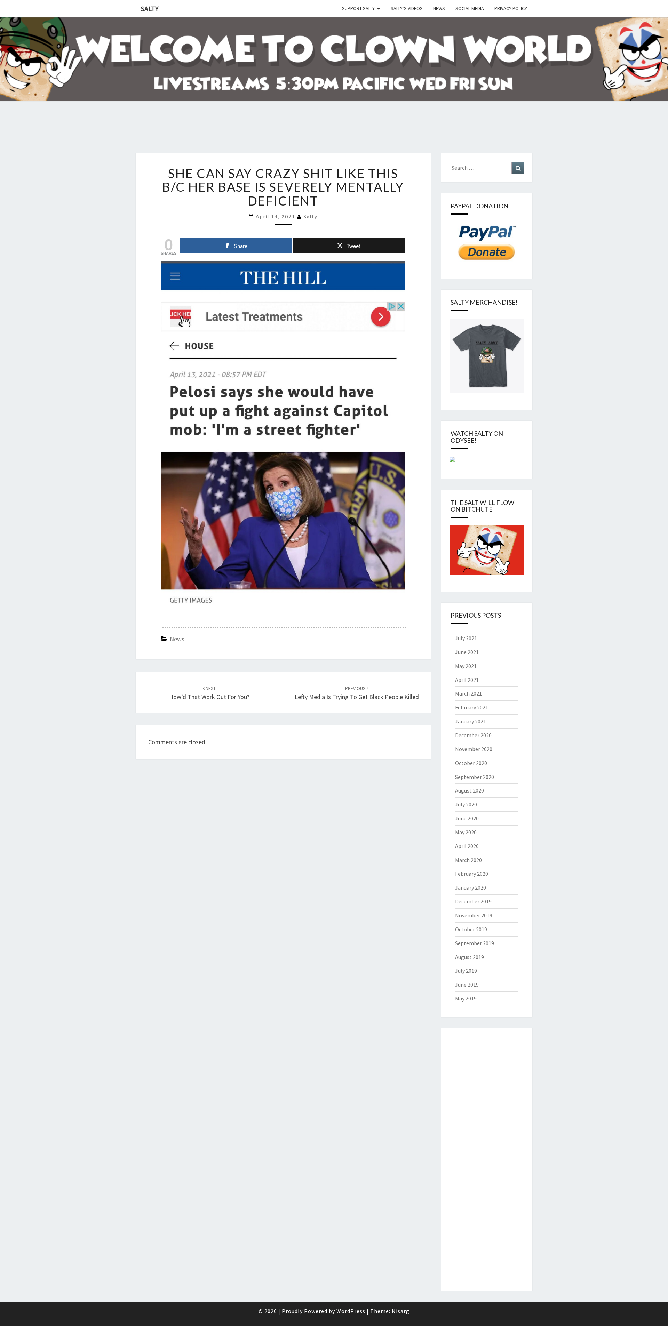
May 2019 (466, 998)
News (439, 8)
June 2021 (467, 652)
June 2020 (467, 818)
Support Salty (358, 8)
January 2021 (470, 721)
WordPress (350, 1311)
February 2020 (471, 873)
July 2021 (466, 638)
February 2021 (471, 707)
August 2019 (469, 957)
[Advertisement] (126, 135)
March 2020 (468, 860)
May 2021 (466, 665)
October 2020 (471, 763)
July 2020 (466, 804)
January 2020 (470, 887)
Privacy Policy (510, 8)
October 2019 (471, 929)
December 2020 (473, 735)
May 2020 (466, 832)
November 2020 (473, 749)
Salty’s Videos (407, 8)
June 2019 (467, 984)
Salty (150, 8)
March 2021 (468, 693)
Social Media (469, 8)
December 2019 (473, 901)
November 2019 (473, 915)
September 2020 (474, 776)
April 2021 (467, 679)
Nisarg (400, 1311)
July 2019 (466, 970)
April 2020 (467, 846)
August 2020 (469, 790)
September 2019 (474, 943)
